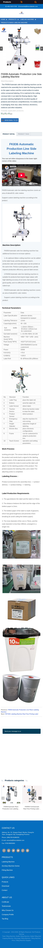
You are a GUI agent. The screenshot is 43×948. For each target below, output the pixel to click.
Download (5, 886)
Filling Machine (7, 870)
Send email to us (11, 120)
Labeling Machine (27, 19)
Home (3, 19)
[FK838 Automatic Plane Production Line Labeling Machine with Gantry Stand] (11, 794)
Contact (4, 890)
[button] (41, 49)
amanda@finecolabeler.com (29, 6)
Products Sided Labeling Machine (14, 22)
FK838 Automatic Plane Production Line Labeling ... (11, 808)
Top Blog (5, 919)
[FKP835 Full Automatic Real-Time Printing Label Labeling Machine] (32, 794)
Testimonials (6, 906)
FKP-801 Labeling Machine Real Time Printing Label (21, 714)
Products (12, 19)
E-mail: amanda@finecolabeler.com (13, 840)
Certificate (5, 902)
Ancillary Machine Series (11, 866)
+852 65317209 (12, 6)
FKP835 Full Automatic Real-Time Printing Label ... (32, 808)
